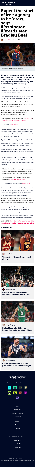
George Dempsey (10, 325)
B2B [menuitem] (17, 406)
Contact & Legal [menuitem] (17, 437)
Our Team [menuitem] (17, 428)
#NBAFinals (28, 118)
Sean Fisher (7, 40)
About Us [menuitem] (17, 425)
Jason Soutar (9, 254)
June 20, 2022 (26, 183)
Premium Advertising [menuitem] (17, 413)
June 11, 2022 (14, 124)
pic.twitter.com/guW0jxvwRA (17, 179)
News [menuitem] (17, 432)
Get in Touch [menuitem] (17, 440)
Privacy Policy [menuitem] (17, 447)
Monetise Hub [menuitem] (17, 416)
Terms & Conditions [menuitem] (17, 443)
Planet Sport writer (10, 289)
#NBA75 (5, 121)
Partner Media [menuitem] (17, 409)
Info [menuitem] (17, 421)
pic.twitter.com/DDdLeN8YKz (17, 121)
